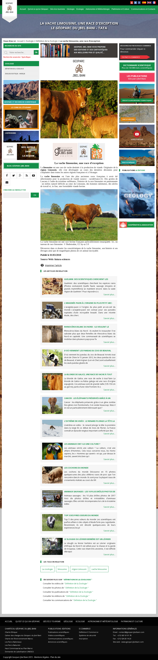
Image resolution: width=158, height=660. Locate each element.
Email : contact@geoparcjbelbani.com (128, 632)
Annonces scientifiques (57, 642)
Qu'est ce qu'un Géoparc (38, 9)
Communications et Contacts (143, 9)
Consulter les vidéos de (65, 583)
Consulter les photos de (66, 587)
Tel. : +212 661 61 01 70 (122, 635)
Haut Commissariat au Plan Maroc (19, 648)
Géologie (71, 9)
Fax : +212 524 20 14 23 (122, 638)
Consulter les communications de (70, 600)
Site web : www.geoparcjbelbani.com (128, 642)
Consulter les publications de (68, 592)
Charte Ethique (11, 632)
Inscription (83, 638)
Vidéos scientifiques (56, 635)
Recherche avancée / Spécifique (17, 57)
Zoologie (30, 41)
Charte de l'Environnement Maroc (19, 638)
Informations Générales (125, 628)
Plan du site (55, 657)
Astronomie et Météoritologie (98, 9)
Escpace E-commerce (131, 57)
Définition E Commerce (88, 632)
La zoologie (47, 569)
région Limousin (79, 569)
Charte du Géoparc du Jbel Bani (20, 628)
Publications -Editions (59, 628)
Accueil (23, 9)
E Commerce (84, 628)
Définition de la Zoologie (47, 41)
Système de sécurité (87, 635)
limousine (62, 569)
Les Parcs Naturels (12, 645)
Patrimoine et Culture (120, 9)
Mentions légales (41, 657)
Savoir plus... (109, 294)
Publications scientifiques (58, 632)
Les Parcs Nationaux (13, 642)
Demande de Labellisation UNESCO (19, 651)
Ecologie (80, 9)
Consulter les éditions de (66, 596)
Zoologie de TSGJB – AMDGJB (15, 74)
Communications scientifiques (60, 638)
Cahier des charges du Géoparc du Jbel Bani (23, 635)
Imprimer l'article (53, 265)
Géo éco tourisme (57, 9)
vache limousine (99, 569)
